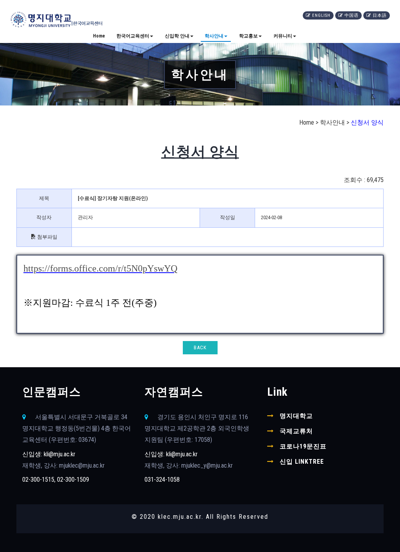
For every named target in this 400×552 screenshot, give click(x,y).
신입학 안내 (177, 36)
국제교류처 (296, 431)
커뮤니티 (282, 36)
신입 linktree (302, 461)
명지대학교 (296, 416)
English (322, 15)
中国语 (352, 15)
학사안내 (214, 36)
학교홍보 (248, 36)
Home (99, 36)
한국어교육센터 (132, 36)
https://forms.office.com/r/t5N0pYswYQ (100, 268)
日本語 (380, 15)
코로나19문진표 (303, 446)
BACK (200, 347)
